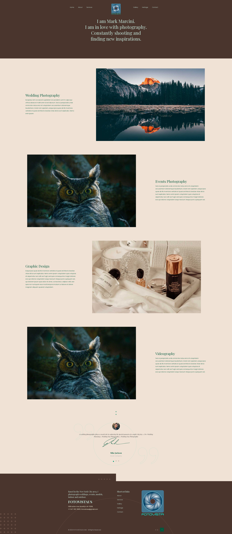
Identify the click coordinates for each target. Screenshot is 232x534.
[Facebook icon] (155, 530)
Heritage (120, 508)
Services (120, 500)
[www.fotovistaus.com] (115, 7)
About (119, 496)
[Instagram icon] (157, 530)
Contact (120, 512)
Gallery (119, 504)
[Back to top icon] (162, 530)
